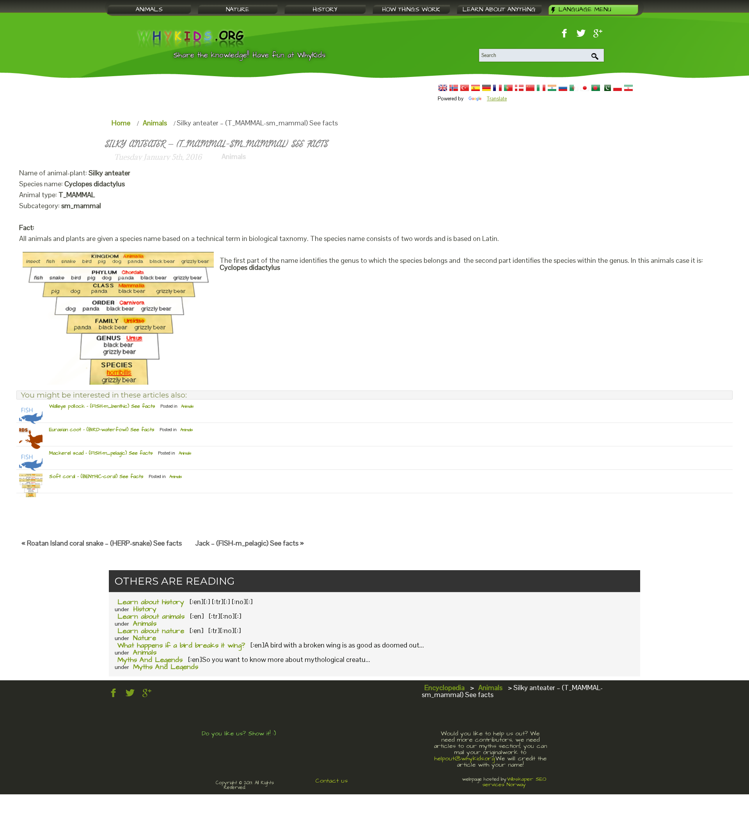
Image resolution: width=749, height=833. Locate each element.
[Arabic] (574, 88)
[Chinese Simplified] (530, 88)
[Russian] (563, 88)
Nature (144, 638)
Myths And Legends (150, 660)
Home (121, 122)
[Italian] (541, 88)
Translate (497, 98)
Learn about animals (151, 616)
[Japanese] (584, 88)
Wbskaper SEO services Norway (515, 781)
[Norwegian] (453, 88)
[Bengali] (595, 88)
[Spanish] (475, 88)
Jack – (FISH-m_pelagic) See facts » (249, 543)
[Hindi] (552, 88)
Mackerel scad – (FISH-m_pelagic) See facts (101, 453)
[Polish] (617, 88)
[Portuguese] (508, 88)
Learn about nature (150, 631)
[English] (442, 88)
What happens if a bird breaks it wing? (181, 645)
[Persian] (628, 88)
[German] (486, 88)
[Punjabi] (606, 88)
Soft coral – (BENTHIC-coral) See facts (96, 476)
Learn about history (150, 602)
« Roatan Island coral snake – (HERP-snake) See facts (101, 543)
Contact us (331, 780)
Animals (155, 122)
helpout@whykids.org (464, 758)
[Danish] (519, 88)
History (144, 609)
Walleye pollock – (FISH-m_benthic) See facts (102, 406)
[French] (497, 88)
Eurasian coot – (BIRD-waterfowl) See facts (101, 429)
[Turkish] (464, 88)
